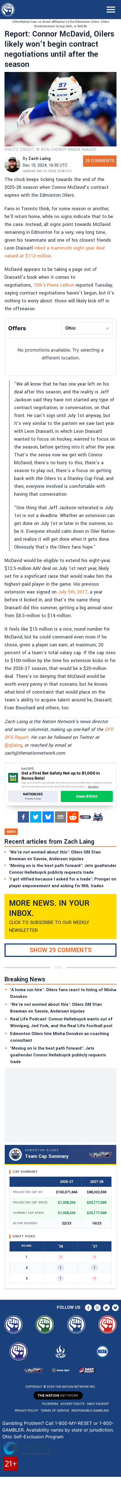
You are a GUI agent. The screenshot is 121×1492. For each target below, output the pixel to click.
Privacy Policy (26, 1411)
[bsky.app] (48, 817)
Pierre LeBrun (53, 285)
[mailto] (60, 817)
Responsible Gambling (90, 1411)
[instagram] (97, 1307)
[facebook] (23, 817)
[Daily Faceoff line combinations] (85, 817)
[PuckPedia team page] (97, 817)
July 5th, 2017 (73, 592)
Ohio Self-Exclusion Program (33, 1436)
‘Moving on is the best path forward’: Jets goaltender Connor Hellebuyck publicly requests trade (58, 1055)
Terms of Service (55, 1411)
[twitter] (35, 817)
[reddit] (73, 817)
